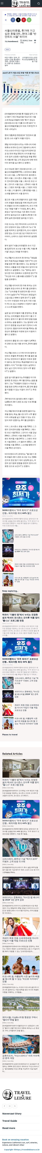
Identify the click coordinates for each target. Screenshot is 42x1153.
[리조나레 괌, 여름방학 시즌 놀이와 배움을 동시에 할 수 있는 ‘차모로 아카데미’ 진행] (8, 579)
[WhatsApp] (29, 20)
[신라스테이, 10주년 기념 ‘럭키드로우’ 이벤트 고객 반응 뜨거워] (8, 536)
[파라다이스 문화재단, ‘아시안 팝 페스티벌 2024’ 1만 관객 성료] (8, 550)
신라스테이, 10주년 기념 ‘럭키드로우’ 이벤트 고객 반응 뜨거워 (26, 536)
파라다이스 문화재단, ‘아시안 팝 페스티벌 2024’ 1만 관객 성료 (27, 550)
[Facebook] (13, 20)
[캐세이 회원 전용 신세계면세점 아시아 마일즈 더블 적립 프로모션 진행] (8, 565)
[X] (18, 20)
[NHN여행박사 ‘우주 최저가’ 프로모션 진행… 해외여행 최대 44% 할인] (21, 493)
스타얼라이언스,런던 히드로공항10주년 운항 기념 (29, 59)
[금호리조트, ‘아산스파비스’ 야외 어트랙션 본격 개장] (21, 1044)
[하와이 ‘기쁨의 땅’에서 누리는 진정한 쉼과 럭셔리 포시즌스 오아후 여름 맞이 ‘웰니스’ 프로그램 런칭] (21, 602)
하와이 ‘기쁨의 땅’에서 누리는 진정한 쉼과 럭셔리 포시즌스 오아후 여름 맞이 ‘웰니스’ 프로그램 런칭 (20, 617)
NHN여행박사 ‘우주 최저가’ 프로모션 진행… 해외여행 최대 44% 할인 (20, 822)
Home (9, 14)
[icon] (5, 15)
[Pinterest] (23, 20)
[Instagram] (10, 1106)
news (15, 14)
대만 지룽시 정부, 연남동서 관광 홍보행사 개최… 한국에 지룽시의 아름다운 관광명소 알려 (12, 61)
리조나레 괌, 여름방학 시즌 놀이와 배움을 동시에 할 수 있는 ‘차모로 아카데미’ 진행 (27, 580)
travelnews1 (13, 41)
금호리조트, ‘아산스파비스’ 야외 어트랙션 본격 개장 (20, 1057)
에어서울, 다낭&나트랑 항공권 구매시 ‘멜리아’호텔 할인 (20, 1018)
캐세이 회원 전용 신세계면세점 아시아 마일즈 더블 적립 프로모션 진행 (27, 707)
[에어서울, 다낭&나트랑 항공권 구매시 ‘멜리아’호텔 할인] (21, 1006)
